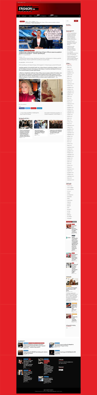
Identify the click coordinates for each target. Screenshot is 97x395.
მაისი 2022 (69, 141)
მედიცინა (69, 205)
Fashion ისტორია (70, 189)
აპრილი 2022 (70, 143)
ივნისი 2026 (69, 65)
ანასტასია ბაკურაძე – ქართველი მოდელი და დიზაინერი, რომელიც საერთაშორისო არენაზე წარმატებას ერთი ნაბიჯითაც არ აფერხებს (28, 376)
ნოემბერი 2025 (70, 71)
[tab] (69, 222)
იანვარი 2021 (69, 170)
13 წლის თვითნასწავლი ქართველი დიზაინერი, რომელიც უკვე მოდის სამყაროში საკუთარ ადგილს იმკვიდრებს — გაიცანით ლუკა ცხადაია (25, 133)
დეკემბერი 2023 (70, 107)
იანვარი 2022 (69, 149)
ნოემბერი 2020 (70, 174)
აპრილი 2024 (70, 100)
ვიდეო (68, 198)
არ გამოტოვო (21, 341)
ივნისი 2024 (69, 96)
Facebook (22, 108)
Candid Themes (59, 391)
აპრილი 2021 (70, 165)
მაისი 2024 (69, 98)
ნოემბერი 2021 (70, 152)
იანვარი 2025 (69, 85)
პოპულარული (69, 221)
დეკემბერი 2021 (70, 150)
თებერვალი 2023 (70, 125)
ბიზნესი (30, 16)
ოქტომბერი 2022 (70, 132)
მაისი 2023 (69, 120)
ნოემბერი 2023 (70, 109)
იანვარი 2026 (69, 69)
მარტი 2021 (69, 167)
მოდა (68, 207)
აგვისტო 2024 (70, 94)
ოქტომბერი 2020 (70, 176)
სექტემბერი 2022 (70, 134)
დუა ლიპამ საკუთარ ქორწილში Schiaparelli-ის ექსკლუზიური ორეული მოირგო (40, 132)
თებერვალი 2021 (70, 168)
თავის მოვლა (69, 200)
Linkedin (39, 108)
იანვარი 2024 (69, 105)
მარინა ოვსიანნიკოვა (23, 104)
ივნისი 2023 (69, 118)
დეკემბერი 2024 (70, 87)
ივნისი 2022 (69, 139)
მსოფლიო (36, 16)
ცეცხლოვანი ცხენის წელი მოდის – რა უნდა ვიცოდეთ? (74, 307)
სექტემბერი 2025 (70, 72)
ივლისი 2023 (69, 116)
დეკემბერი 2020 (70, 172)
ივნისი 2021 (69, 161)
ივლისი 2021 (69, 159)
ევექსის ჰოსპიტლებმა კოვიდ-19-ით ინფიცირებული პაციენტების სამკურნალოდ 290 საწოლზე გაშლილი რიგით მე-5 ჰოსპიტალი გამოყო (75, 243)
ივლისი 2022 (69, 138)
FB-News (25, 50)
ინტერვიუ (69, 202)
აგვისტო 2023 (70, 114)
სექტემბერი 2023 (70, 112)
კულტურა (69, 203)
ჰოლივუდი (69, 218)
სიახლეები (68, 276)
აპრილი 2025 (70, 80)
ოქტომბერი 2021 (70, 154)
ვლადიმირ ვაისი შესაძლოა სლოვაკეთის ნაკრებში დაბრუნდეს (74, 229)
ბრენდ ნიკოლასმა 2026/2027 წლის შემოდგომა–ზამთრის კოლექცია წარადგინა (56, 131)
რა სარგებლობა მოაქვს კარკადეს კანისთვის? (74, 318)
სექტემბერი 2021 (70, 156)
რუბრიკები (24, 16)
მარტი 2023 (69, 123)
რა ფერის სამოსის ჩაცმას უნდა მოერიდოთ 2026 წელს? (71, 289)
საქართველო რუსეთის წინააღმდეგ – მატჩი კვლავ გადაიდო (75, 257)
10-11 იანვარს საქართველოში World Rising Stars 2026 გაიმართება (72, 53)
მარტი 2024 (69, 101)
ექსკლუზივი (69, 196)
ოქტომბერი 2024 (70, 91)
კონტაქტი (56, 16)
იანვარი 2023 (69, 127)
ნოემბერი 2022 (70, 130)
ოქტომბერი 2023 (70, 110)
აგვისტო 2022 (70, 136)
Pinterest (34, 108)
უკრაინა (33, 50)
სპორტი (51, 16)
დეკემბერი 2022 (70, 129)
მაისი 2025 (69, 78)
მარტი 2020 (69, 178)
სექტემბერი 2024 (70, 92)
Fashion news (21, 50)
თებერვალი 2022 (70, 147)
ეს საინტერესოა (43, 16)
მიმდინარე (74, 221)
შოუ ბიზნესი (69, 216)
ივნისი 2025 (69, 76)
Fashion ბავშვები (70, 187)
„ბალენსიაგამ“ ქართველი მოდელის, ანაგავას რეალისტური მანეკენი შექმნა (75, 268)
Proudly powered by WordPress (41, 391)
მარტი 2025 (69, 81)
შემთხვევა (69, 214)
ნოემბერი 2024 (70, 89)
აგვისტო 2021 (70, 158)
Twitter (28, 108)
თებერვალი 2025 (70, 83)
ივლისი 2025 (69, 74)
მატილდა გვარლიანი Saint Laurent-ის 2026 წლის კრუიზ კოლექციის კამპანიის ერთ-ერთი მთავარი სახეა (28, 363)
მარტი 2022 (69, 145)
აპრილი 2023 (70, 121)
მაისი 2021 (69, 163)
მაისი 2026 (69, 67)
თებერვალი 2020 (70, 179)
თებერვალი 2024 (70, 103)
